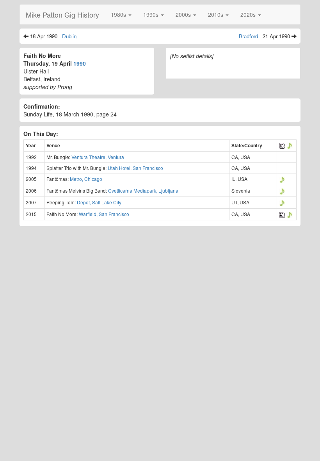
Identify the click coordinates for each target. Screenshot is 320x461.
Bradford (248, 36)
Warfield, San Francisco (104, 214)
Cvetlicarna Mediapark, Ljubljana (143, 190)
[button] (121, 14)
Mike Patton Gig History (62, 14)
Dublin (69, 36)
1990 (79, 63)
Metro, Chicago (86, 178)
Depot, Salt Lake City (99, 202)
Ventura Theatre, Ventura (97, 157)
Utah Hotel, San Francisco (135, 167)
